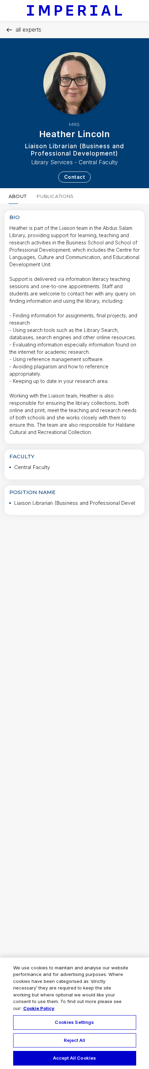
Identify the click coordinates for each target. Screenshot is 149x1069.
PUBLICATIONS (55, 196)
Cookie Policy (38, 1008)
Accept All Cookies (74, 1058)
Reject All (74, 1040)
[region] (74, 1013)
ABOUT (17, 196)
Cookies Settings (74, 1022)
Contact (74, 177)
